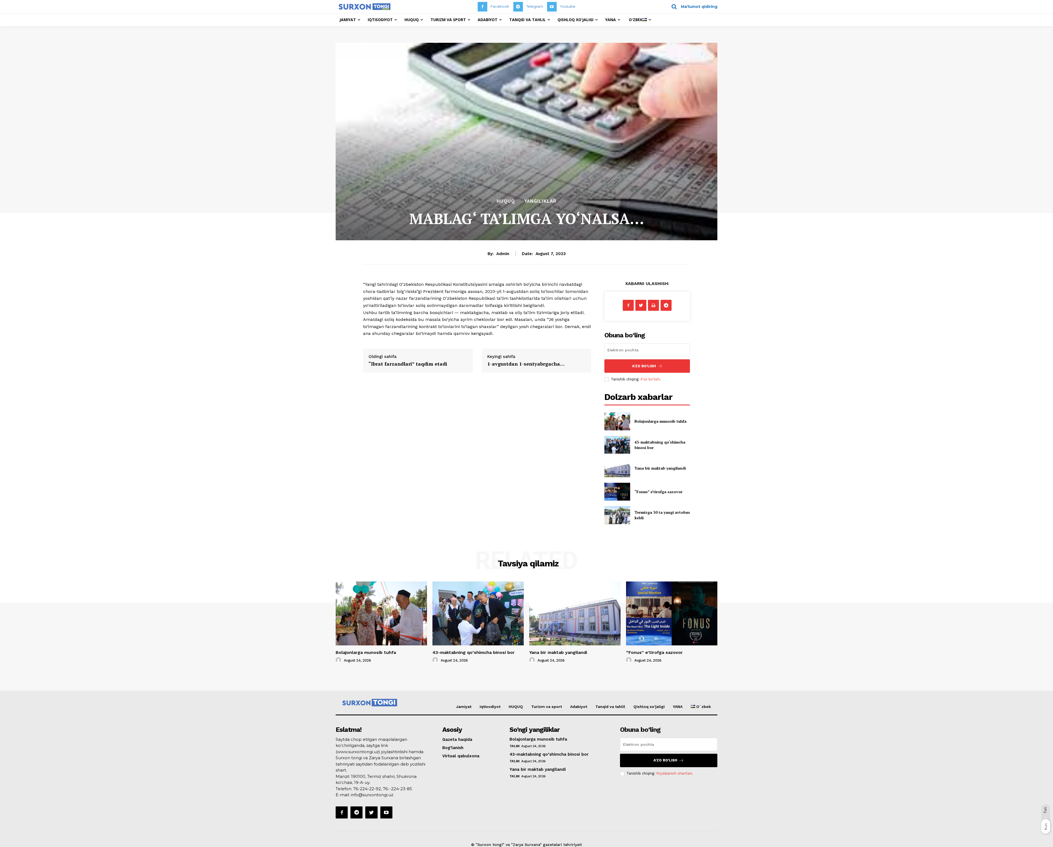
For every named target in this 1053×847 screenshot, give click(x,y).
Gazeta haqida (457, 739)
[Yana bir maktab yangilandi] (617, 468)
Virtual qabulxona (460, 755)
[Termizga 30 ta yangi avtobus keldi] (617, 515)
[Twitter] (640, 305)
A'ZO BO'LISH (644, 366)
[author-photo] (339, 660)
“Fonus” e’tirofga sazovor (659, 491)
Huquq (506, 201)
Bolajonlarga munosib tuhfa (660, 421)
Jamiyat (463, 706)
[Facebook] (482, 7)
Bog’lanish (452, 747)
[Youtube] (552, 7)
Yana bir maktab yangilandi (660, 468)
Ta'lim (514, 746)
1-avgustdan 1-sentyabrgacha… (526, 363)
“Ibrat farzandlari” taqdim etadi (408, 363)
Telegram (534, 6)
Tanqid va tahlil (610, 706)
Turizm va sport (546, 706)
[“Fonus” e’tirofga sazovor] (617, 492)
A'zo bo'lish (650, 379)
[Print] (653, 305)
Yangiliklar (540, 201)
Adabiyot (578, 706)
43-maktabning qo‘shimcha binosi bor (473, 652)
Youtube (567, 6)
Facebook (500, 6)
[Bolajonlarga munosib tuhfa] (617, 421)
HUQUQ (516, 706)
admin (502, 253)
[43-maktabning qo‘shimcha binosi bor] (617, 445)
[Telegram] (518, 7)
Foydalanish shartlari (674, 773)
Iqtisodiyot (490, 706)
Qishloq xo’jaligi (649, 706)
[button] (692, 6)
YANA (678, 706)
